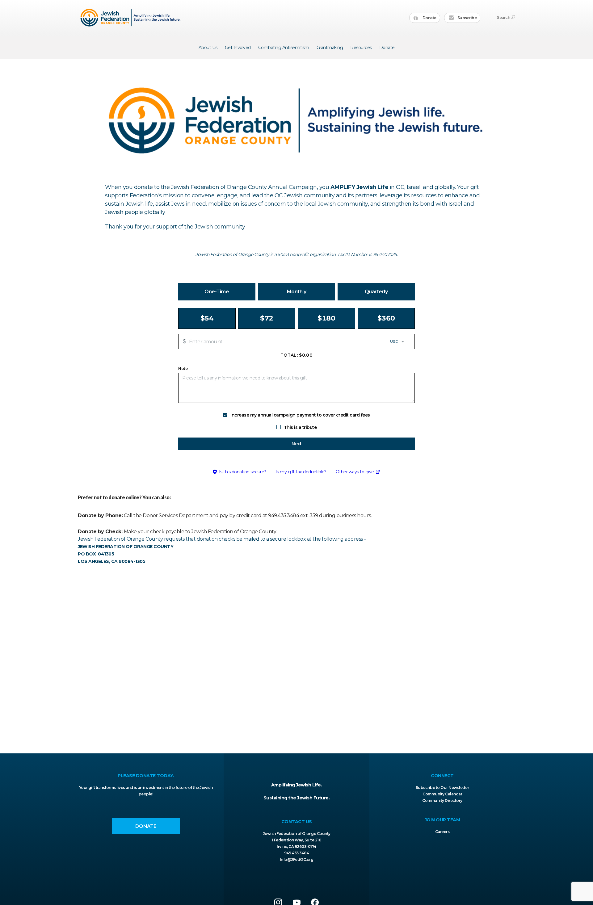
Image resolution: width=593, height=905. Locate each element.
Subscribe (466, 17)
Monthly (296, 292)
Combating (283, 47)
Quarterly (376, 292)
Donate (429, 17)
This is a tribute (300, 427)
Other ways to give (358, 472)
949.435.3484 (296, 853)
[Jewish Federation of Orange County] (131, 17)
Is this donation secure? (242, 472)
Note (182, 369)
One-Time (216, 292)
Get (238, 47)
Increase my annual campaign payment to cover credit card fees (300, 415)
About (208, 47)
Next (296, 443)
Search (503, 17)
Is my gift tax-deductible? (300, 472)
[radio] (207, 318)
